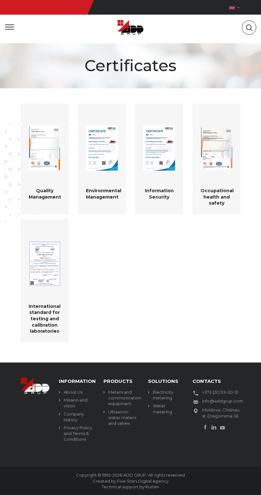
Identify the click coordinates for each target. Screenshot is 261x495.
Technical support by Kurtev (130, 486)
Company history (74, 416)
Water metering (162, 408)
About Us (73, 392)
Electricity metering (163, 395)
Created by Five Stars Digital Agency (130, 481)
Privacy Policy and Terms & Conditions (78, 433)
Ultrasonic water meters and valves (122, 417)
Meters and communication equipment (123, 398)
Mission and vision (76, 402)
